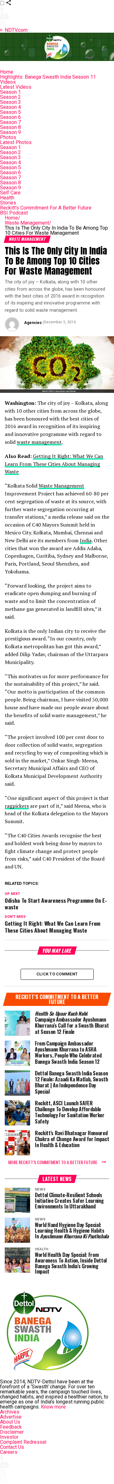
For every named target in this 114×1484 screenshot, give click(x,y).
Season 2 (10, 97)
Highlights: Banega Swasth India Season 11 (48, 77)
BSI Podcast (14, 213)
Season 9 (10, 132)
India (86, 540)
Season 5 (10, 112)
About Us (10, 1422)
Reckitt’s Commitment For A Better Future (46, 208)
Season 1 (10, 92)
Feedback (11, 1427)
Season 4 (10, 107)
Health (7, 198)
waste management (39, 441)
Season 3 (10, 102)
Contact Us (12, 1447)
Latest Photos (16, 142)
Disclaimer (12, 1432)
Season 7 (10, 122)
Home (6, 72)
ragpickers (17, 805)
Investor (9, 1437)
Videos (8, 82)
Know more (53, 1407)
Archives (9, 1412)
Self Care (10, 193)
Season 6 (10, 117)
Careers (8, 1452)
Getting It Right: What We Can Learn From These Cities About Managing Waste (54, 464)
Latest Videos (15, 87)
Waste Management (28, 223)
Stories (8, 203)
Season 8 (10, 127)
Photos (8, 137)
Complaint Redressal (23, 1442)
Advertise (11, 1417)
